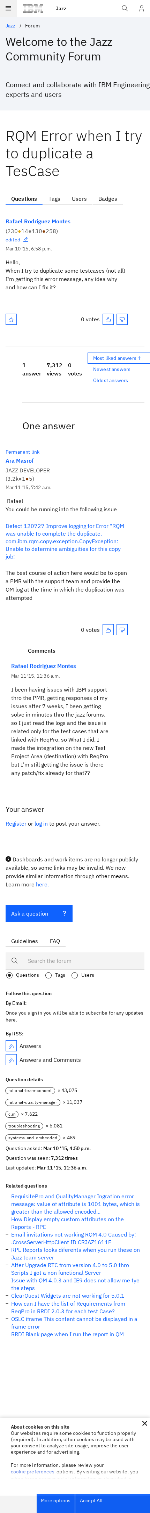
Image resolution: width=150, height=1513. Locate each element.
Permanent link (22, 452)
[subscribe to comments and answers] (11, 1059)
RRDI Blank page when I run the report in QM (67, 1334)
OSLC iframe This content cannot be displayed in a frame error (74, 1322)
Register (16, 823)
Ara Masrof (20, 460)
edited (13, 240)
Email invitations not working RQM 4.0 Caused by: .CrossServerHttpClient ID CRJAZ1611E (73, 1238)
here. (42, 884)
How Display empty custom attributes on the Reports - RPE (67, 1223)
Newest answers (111, 369)
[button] (144, 1423)
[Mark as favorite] (11, 319)
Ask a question (29, 913)
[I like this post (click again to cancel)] (108, 319)
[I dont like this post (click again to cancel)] (122, 319)
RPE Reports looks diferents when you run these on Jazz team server (75, 1253)
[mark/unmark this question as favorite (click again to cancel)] (11, 319)
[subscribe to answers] (11, 1045)
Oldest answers (110, 380)
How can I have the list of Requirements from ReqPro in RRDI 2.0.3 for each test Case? (68, 1307)
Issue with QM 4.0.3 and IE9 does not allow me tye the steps (75, 1284)
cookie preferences (32, 1472)
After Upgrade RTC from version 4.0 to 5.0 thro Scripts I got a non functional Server (70, 1269)
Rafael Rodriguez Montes (38, 221)
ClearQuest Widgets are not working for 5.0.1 (68, 1295)
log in (41, 823)
